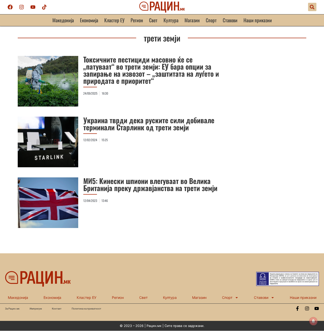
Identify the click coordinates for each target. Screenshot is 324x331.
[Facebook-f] (297, 308)
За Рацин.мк (12, 308)
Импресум (36, 308)
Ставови (230, 20)
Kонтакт (57, 308)
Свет (153, 20)
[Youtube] (33, 7)
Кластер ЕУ (114, 20)
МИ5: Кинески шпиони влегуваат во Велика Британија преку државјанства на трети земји (150, 184)
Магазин (192, 20)
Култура (171, 20)
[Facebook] (10, 7)
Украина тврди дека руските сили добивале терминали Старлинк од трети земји (148, 123)
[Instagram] (21, 7)
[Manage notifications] (313, 321)
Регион (137, 20)
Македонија (63, 20)
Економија (89, 20)
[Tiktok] (44, 7)
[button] (312, 7)
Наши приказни (258, 20)
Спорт (211, 20)
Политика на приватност (86, 308)
